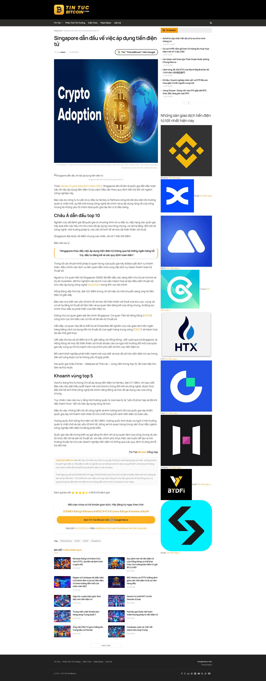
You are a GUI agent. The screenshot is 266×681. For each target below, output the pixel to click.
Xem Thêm (106, 646)
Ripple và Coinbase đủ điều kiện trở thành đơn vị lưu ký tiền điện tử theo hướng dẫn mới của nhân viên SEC (88, 582)
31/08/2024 (74, 52)
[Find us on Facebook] (181, 673)
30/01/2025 (77, 603)
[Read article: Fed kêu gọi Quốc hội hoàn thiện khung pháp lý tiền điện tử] (116, 616)
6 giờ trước (168, 96)
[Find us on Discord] (209, 673)
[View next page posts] (189, 103)
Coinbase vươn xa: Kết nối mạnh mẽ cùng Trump (139, 628)
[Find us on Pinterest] (192, 673)
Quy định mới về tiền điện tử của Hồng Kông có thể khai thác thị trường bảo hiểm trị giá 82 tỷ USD (142, 563)
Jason (62, 52)
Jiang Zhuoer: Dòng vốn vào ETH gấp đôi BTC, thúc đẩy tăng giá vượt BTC (185, 92)
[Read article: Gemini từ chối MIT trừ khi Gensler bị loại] (116, 601)
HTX (106, 511)
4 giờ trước (168, 75)
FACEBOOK (100, 528)
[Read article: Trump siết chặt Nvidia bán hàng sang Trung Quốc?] (62, 616)
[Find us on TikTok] (205, 673)
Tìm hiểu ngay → (175, 177)
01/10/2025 (76, 590)
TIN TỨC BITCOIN (81, 528)
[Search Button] (211, 22)
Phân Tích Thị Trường (75, 22)
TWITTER (132, 528)
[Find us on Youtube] (199, 673)
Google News (203, 661)
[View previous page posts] (184, 103)
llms (210, 661)
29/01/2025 (131, 633)
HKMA (147, 315)
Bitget (125, 511)
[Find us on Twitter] (185, 673)
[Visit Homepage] (71, 10)
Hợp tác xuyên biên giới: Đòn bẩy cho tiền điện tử (87, 598)
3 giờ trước (168, 65)
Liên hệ (117, 22)
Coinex (115, 511)
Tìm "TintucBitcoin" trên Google (138, 52)
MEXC (98, 511)
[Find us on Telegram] (195, 673)
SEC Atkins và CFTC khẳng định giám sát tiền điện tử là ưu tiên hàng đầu (142, 580)
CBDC (137, 329)
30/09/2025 (131, 587)
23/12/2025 (76, 568)
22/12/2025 (130, 571)
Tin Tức (57, 22)
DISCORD (142, 528)
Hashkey (136, 511)
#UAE (77, 541)
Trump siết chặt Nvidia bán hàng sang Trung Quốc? (86, 613)
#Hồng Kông (65, 541)
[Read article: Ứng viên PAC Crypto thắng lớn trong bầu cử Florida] (62, 631)
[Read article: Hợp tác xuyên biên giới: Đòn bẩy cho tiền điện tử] (62, 601)
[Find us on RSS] (202, 673)
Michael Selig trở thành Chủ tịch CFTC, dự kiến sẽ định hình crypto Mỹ (88, 561)
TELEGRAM (122, 528)
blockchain (94, 284)
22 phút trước (169, 44)
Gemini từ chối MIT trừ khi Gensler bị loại (139, 598)
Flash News (106, 22)
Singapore (95, 541)
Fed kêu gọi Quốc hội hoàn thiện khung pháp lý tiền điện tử (142, 613)
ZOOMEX (68, 511)
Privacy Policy (207, 665)
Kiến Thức (93, 22)
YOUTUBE (111, 528)
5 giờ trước (168, 86)
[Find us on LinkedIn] (188, 673)
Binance (89, 511)
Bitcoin (142, 452)
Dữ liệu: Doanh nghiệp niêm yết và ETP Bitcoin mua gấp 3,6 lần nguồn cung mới (185, 81)
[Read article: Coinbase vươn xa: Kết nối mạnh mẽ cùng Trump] (116, 631)
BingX (78, 511)
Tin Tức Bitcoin (70, 673)
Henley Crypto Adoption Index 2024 (81, 186)
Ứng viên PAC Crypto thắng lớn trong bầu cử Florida (88, 628)
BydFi (146, 511)
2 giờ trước (168, 55)
